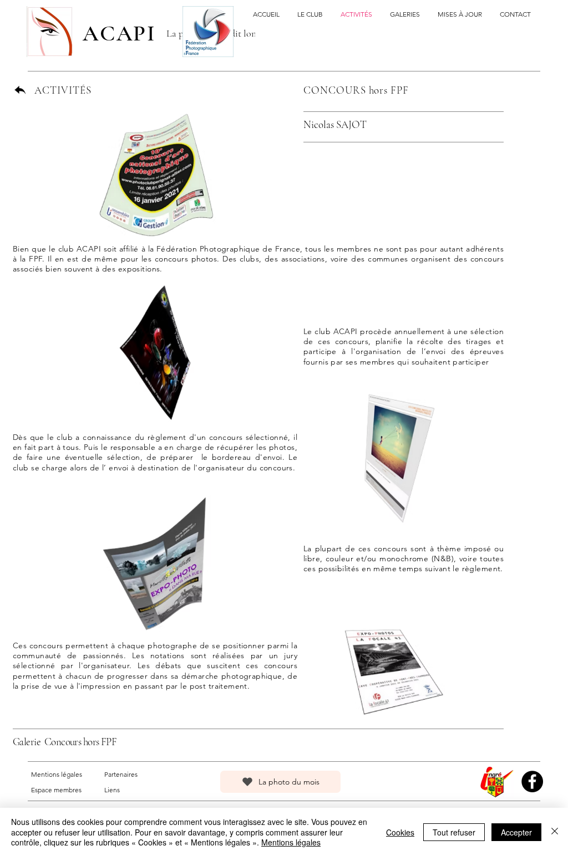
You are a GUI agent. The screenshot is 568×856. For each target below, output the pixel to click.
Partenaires (121, 774)
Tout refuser (454, 832)
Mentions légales (56, 774)
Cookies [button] (400, 832)
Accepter (516, 832)
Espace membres (56, 790)
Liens (112, 790)
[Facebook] (532, 781)
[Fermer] (554, 832)
